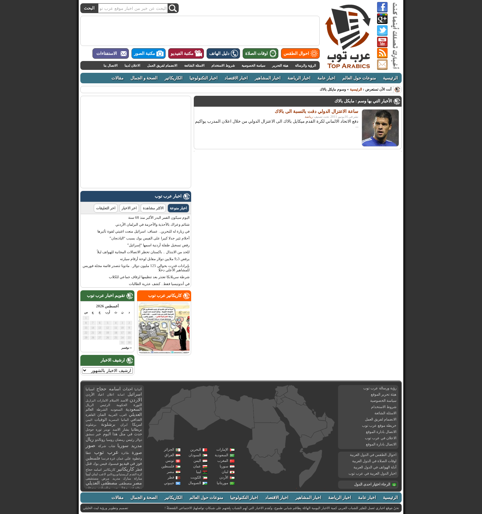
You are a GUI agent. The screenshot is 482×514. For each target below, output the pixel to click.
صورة (137, 452)
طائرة (125, 453)
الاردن (136, 399)
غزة (112, 458)
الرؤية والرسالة (305, 65)
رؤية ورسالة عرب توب (379, 388)
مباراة (138, 478)
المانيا (125, 419)
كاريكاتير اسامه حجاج (100, 469)
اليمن (197, 461)
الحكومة (121, 405)
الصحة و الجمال (144, 78)
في (132, 464)
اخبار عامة (326, 78)
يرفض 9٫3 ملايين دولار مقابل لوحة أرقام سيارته (155, 259)
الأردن (223, 477)
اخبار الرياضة (299, 78)
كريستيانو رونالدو (118, 474)
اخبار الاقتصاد (236, 78)
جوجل (90, 429)
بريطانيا (136, 429)
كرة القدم (136, 474)
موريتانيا (222, 483)
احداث (127, 389)
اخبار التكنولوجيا (204, 78)
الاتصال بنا (111, 65)
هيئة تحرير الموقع (383, 394)
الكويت (196, 477)
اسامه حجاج (108, 388)
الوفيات (100, 419)
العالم (89, 409)
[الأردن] (281, 399)
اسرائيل (135, 394)
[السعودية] (301, 418)
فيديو (124, 463)
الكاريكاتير (174, 78)
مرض (105, 478)
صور (90, 445)
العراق (169, 455)
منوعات (91, 488)
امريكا (137, 424)
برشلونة (108, 424)
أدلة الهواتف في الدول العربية (374, 467)
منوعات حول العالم (359, 78)
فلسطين (167, 466)
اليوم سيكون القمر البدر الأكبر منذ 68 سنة (159, 217)
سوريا (224, 466)
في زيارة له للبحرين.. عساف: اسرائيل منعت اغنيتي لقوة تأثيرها (143, 231)
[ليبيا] (234, 412)
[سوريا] (281, 391)
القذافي (136, 419)
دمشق (90, 434)
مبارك (127, 478)
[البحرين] (313, 410)
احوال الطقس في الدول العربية (373, 455)
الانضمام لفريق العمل (162, 65)
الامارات (102, 400)
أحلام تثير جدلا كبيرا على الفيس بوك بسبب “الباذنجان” (150, 238)
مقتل (124, 488)
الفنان (101, 415)
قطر (171, 477)
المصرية (114, 419)
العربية (112, 415)
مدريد (116, 478)
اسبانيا (90, 389)
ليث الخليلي (91, 508)
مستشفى (92, 478)
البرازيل (91, 400)
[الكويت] (305, 404)
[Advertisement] (200, 31)
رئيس (130, 440)
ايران (124, 424)
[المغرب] (176, 398)
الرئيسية (390, 78)
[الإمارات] (322, 416)
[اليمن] (312, 439)
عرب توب (106, 452)
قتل (89, 463)
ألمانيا (138, 389)
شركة (102, 446)
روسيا (110, 440)
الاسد (124, 400)
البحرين (195, 449)
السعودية (221, 455)
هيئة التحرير (280, 65)
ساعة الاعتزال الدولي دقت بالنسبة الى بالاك (316, 111)
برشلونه (91, 424)
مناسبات (104, 488)
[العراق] (295, 395)
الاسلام (114, 400)
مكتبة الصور (144, 53)
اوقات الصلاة (256, 53)
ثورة (99, 429)
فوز (139, 463)
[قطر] (314, 415)
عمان (197, 466)
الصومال (194, 483)
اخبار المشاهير (268, 78)
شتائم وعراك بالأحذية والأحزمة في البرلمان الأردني (152, 224)
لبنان (225, 472)
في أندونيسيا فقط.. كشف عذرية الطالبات (159, 284)
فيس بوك (100, 463)
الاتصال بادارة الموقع (381, 432)
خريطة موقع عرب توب (379, 425)
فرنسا (105, 458)
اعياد (101, 394)
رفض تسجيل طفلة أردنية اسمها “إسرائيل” (158, 245)
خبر (98, 434)
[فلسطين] (276, 399)
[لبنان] (276, 393)
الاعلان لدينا (132, 65)
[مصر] (266, 411)
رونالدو (100, 440)
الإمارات (222, 449)
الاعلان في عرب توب (380, 438)
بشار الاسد (120, 429)
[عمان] (328, 426)
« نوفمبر (126, 347)
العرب (123, 415)
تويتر (107, 429)
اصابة (121, 394)
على (128, 458)
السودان (195, 455)
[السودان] (268, 440)
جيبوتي (169, 483)
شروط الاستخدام (223, 65)
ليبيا (198, 472)
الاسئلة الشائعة (194, 65)
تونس (170, 461)
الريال (90, 405)
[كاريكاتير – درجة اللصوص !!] (164, 352)
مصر (170, 472)
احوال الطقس (296, 53)
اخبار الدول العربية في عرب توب (372, 473)
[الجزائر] (195, 408)
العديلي (135, 414)
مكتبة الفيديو (182, 53)
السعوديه (116, 409)
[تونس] (216, 393)
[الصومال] (310, 468)
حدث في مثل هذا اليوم (122, 434)
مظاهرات (136, 488)
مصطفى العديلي (101, 483)
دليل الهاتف (219, 53)
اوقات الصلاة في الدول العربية (374, 461)
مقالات (117, 78)
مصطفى (125, 483)
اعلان (110, 394)
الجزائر (169, 449)
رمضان (120, 440)
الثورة (137, 405)
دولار (138, 440)
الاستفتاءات (106, 53)
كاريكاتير (125, 469)
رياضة (308, 116)
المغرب (222, 461)
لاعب (102, 474)
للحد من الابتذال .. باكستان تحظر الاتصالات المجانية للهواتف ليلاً (143, 252)
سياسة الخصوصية (253, 65)
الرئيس (105, 405)
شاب (112, 446)
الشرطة (102, 409)
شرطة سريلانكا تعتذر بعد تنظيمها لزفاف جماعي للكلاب (149, 277)
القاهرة (90, 415)
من (115, 488)
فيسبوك (113, 463)
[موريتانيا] (163, 426)
